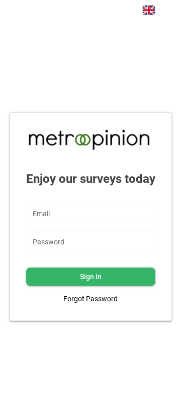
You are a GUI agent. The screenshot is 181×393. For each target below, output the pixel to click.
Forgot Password (90, 299)
